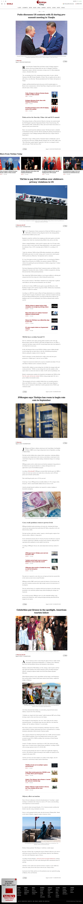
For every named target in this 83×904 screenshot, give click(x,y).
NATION (30, 7)
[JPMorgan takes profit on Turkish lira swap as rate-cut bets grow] (55, 568)
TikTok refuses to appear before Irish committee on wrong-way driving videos (36, 306)
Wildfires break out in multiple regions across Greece (36, 765)
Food (49, 895)
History (57, 889)
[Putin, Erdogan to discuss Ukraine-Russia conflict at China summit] (55, 95)
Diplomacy (19, 892)
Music (57, 892)
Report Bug (47, 901)
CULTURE (54, 7)
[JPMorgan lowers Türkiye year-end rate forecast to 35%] (55, 553)
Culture (26, 782)
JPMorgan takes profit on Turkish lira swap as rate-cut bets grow (37, 568)
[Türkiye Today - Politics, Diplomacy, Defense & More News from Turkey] (41, 3)
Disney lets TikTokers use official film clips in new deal (37, 320)
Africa (33, 889)
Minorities (19, 895)
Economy (42, 889)
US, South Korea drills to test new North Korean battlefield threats (71, 172)
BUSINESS (44, 7)
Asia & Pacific (34, 892)
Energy (41, 892)
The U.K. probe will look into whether (31, 376)
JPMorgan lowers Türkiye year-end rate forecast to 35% (36, 553)
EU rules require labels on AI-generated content (36, 328)
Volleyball (64, 892)
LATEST (19, 7)
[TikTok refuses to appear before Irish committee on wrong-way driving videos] (55, 306)
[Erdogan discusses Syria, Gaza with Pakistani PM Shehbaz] (55, 102)
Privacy (36, 901)
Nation (26, 103)
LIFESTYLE (49, 7)
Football (64, 889)
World (43, 11)
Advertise (40, 901)
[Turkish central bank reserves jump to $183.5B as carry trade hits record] (55, 561)
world (10, 4)
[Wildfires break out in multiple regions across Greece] (55, 765)
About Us (19, 901)
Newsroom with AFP (21, 225)
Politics (18, 889)
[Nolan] (55, 780)
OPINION (72, 887)
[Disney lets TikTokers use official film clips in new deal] (55, 321)
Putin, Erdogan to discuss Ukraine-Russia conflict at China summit (37, 93)
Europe (25, 889)
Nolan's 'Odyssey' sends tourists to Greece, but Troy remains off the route (37, 787)
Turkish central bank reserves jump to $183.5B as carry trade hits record (36, 561)
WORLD (38, 7)
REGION (34, 7)
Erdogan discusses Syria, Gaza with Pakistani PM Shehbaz (35, 101)
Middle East (26, 892)
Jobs (33, 901)
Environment (50, 892)
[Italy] (55, 773)
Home (39, 11)
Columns (72, 889)
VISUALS (63, 7)
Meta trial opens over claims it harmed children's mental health (36, 313)
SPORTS (58, 7)
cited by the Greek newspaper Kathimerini (45, 858)
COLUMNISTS (25, 7)
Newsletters (24, 901)
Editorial (72, 892)
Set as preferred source (69, 3)
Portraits (57, 895)
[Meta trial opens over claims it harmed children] (55, 313)
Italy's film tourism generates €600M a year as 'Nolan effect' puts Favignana (37, 772)
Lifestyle (27, 323)
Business (26, 308)
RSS (43, 901)
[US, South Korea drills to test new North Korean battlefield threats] (73, 163)
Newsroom (19, 60)
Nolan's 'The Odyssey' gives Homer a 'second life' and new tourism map (37, 780)
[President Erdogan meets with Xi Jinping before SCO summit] (55, 109)
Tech (41, 895)
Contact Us (29, 901)
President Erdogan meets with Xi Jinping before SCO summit (37, 108)
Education (50, 889)
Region (26, 768)
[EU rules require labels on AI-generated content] (55, 328)
